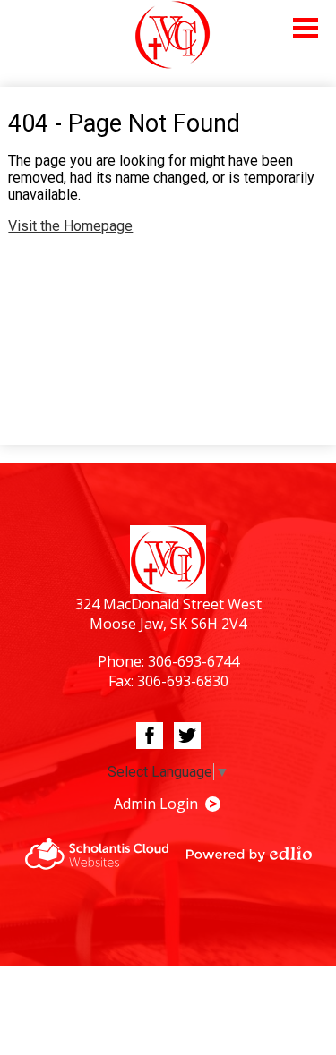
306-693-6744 (193, 661)
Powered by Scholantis (96, 854)
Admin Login (156, 803)
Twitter (187, 735)
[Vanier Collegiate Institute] (172, 34)
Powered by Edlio (249, 854)
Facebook (149, 735)
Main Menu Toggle (305, 28)
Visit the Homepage (70, 225)
